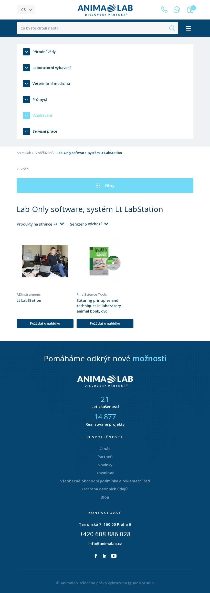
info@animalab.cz (105, 543)
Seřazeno (79, 224)
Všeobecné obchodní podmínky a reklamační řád (105, 480)
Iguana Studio (141, 582)
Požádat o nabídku (45, 323)
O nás (105, 448)
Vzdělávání (43, 152)
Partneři (105, 456)
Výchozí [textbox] (95, 223)
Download (105, 472)
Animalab (24, 152)
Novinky (105, 464)
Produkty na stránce (35, 224)
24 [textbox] (55, 223)
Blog (105, 497)
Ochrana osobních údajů (105, 488)
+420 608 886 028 (105, 534)
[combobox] (58, 224)
